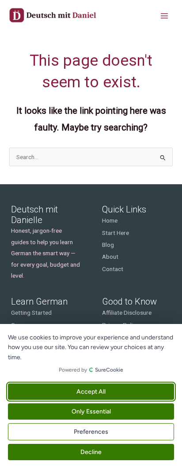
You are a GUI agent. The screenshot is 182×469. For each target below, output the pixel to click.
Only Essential (91, 411)
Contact (112, 268)
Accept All (91, 391)
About (110, 256)
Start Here (115, 232)
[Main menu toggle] (164, 16)
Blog (108, 244)
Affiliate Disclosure (127, 312)
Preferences (91, 432)
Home (110, 220)
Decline (91, 452)
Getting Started (31, 312)
